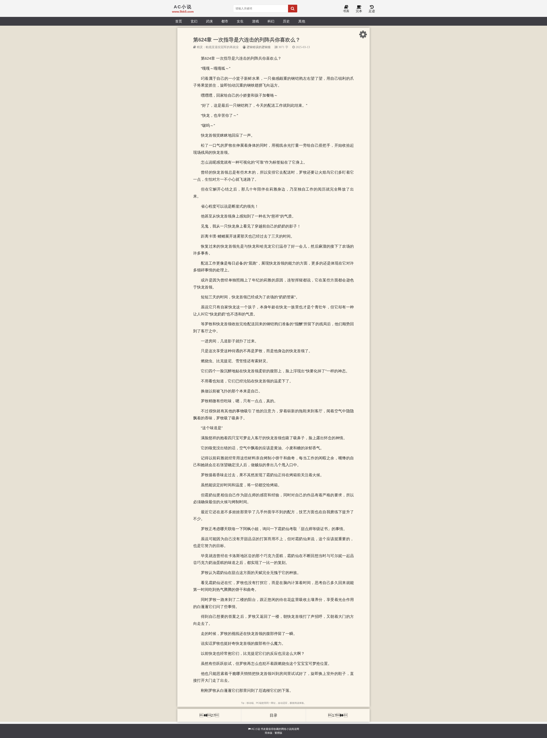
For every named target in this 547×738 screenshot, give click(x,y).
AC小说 (255, 729)
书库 (346, 11)
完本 (359, 11)
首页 (178, 21)
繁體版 (278, 732)
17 (338, 715)
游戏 (255, 21)
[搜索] (292, 8)
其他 (301, 21)
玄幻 (194, 21)
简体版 (268, 732)
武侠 (209, 21)
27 (209, 715)
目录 (273, 715)
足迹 (372, 11)
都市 (224, 21)
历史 (286, 21)
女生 (240, 21)
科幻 (271, 21)
